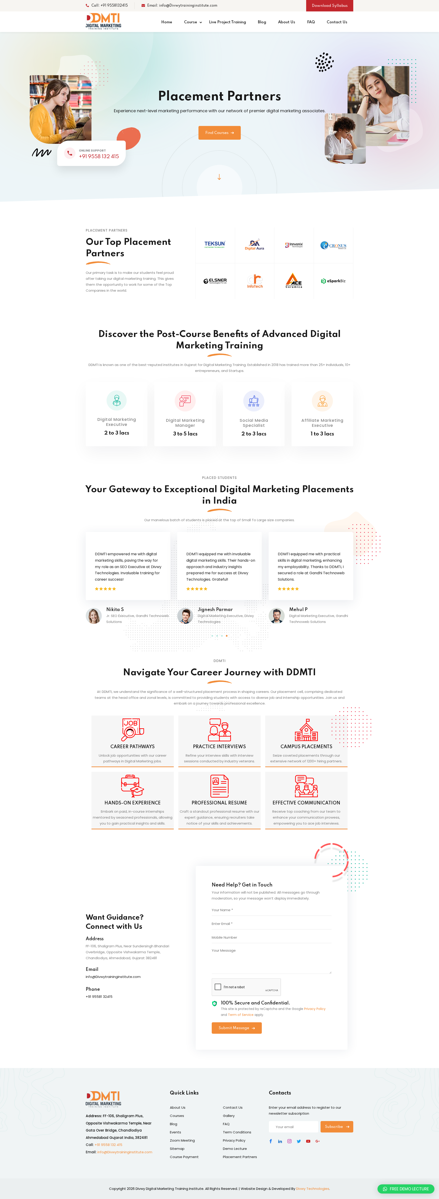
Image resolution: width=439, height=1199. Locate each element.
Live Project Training (227, 22)
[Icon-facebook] (271, 1141)
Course (190, 22)
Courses (177, 1115)
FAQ (311, 22)
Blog (262, 22)
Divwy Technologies (312, 1188)
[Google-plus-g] (317, 1141)
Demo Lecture (235, 1148)
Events (175, 1132)
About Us (286, 22)
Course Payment (184, 1156)
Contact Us (337, 22)
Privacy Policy (315, 1009)
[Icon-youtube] (308, 1141)
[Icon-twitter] (299, 1141)
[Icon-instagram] (289, 1141)
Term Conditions (237, 1132)
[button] (212, 636)
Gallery (229, 1115)
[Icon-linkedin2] (280, 1141)
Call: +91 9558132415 (109, 6)
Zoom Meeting (182, 1140)
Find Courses (216, 133)
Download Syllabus (330, 6)
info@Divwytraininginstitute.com (124, 1152)
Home (166, 22)
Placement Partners (240, 1156)
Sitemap (177, 1148)
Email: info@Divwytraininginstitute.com (182, 6)
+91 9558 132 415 (99, 156)
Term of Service (241, 1014)
